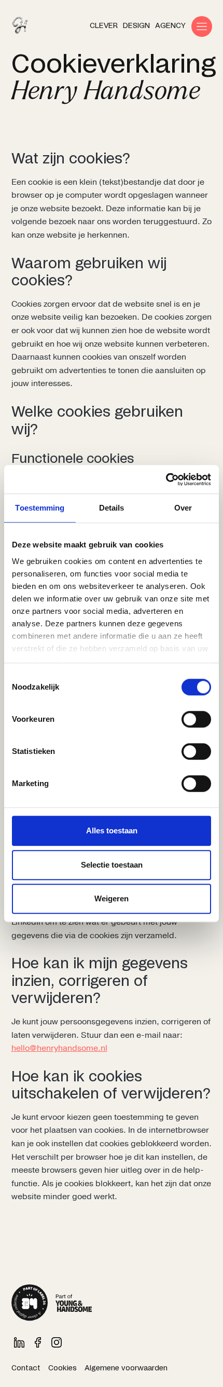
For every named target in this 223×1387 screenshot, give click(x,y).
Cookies (62, 1368)
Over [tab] (183, 507)
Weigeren (111, 898)
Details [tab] (111, 507)
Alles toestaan (111, 830)
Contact (25, 1368)
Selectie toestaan (112, 864)
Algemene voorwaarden (126, 1368)
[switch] (196, 719)
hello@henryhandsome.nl (59, 1048)
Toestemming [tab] (39, 507)
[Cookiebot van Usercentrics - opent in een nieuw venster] (165, 479)
